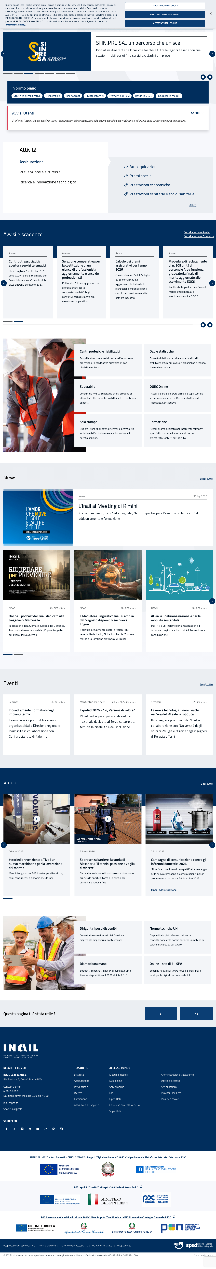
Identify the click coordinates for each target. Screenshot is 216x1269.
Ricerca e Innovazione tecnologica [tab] (48, 182)
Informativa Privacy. (16, 24)
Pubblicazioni (53, 96)
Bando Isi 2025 (143, 96)
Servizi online (116, 1087)
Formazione (158, 422)
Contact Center (12, 1087)
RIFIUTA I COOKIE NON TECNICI (165, 14)
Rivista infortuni (95, 96)
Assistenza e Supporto (86, 1105)
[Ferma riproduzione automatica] (210, 77)
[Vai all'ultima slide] (4, 845)
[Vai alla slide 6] (60, 73)
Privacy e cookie (170, 1099)
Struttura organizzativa (27, 96)
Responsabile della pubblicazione (19, 1245)
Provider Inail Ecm (171, 1093)
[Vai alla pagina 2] (18, 321)
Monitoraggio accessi (102, 1245)
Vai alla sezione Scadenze (199, 236)
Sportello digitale (12, 1109)
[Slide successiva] (212, 54)
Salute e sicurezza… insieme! (128, 46)
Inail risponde (10, 1103)
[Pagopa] (178, 1245)
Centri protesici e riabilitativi (100, 351)
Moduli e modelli (118, 1075)
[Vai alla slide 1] (7, 73)
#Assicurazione (96, 890)
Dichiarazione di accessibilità (74, 1245)
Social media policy (203, 1255)
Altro (192, 205)
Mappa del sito (124, 1245)
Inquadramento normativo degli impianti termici (32, 712)
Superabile (87, 387)
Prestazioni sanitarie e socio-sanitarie (162, 194)
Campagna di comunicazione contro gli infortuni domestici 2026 (107, 862)
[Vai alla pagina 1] (7, 321)
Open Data (115, 1099)
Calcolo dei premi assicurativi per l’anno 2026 (77, 265)
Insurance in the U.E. (169, 96)
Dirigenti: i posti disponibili (99, 928)
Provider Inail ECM (119, 96)
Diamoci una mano (93, 964)
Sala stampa (88, 422)
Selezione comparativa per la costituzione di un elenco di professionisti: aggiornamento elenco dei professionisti (28, 269)
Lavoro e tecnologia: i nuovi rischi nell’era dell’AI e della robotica (175, 712)
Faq (111, 1093)
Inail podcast (73, 96)
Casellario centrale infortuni (124, 1105)
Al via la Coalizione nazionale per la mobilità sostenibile (176, 618)
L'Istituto (79, 1075)
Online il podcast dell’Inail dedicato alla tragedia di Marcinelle (36, 618)
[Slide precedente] (4, 54)
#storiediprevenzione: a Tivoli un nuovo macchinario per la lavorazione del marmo (178, 864)
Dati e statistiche (162, 351)
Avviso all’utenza (47, 1245)
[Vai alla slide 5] (49, 73)
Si (161, 1014)
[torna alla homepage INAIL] (21, 1051)
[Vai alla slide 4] (39, 73)
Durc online (115, 1081)
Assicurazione (81, 1081)
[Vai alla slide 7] (70, 73)
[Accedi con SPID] (199, 1245)
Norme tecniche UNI (164, 928)
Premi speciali (142, 176)
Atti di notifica (169, 1087)
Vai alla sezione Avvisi (197, 232)
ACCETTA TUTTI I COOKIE (165, 23)
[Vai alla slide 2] (18, 73)
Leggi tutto (206, 479)
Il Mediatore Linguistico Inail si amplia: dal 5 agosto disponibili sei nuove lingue (107, 620)
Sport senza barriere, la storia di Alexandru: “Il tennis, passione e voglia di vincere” (36, 864)
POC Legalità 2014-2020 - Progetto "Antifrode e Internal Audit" (106, 1187)
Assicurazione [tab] (32, 162)
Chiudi (195, 113)
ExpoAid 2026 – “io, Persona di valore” (107, 710)
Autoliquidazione (144, 167)
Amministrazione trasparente (177, 1075)
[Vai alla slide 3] (28, 73)
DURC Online (159, 387)
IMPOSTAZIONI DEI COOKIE (165, 5)
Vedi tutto (207, 784)
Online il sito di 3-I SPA (166, 964)
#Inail (83, 890)
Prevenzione (81, 1087)
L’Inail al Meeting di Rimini (107, 505)
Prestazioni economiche (150, 185)
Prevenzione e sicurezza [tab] (40, 172)
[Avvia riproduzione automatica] (203, 77)
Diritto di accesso (170, 1081)
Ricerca (78, 1093)
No (196, 1014)
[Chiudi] (210, 13)
